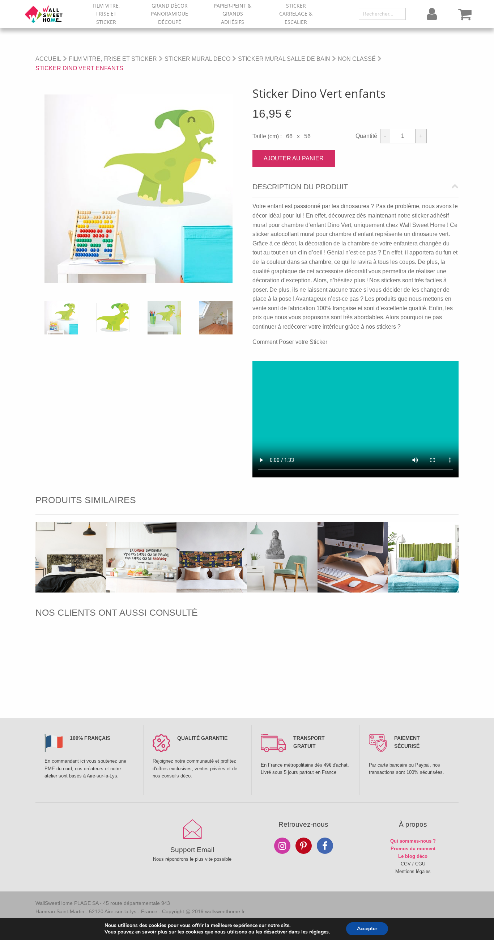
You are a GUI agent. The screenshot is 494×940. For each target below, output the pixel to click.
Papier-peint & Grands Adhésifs (232, 13)
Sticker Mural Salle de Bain (284, 59)
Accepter (367, 928)
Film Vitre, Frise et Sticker (106, 13)
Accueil (48, 59)
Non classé (357, 59)
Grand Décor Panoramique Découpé (169, 13)
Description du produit (300, 187)
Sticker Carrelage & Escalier (295, 13)
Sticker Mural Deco (197, 59)
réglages (319, 932)
